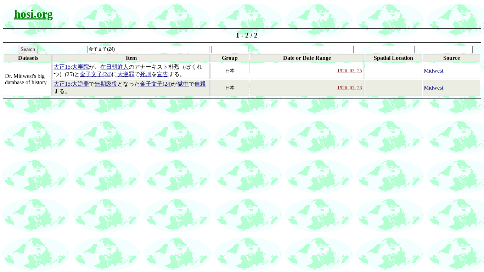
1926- (343, 70)
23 (359, 87)
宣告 (162, 74)
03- (353, 70)
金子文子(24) (96, 74)
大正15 (62, 67)
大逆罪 (125, 74)
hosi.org (33, 13)
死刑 (145, 74)
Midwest (433, 71)
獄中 (183, 84)
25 (359, 70)
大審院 (80, 67)
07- (353, 87)
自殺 (200, 84)
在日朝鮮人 (114, 67)
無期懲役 (106, 84)
